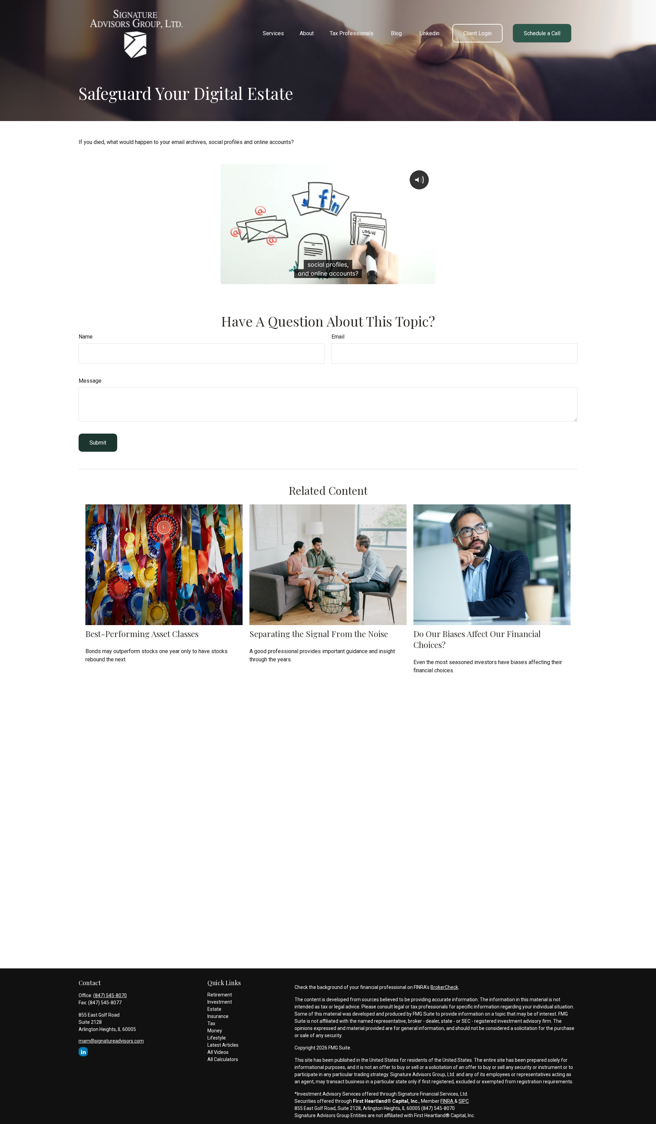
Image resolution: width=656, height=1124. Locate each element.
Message (90, 381)
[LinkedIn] (83, 1051)
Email (337, 336)
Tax (211, 1023)
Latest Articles (222, 1045)
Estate (214, 1009)
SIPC (464, 1101)
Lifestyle (216, 1038)
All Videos (218, 1052)
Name (86, 336)
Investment (219, 1002)
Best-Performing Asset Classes (142, 633)
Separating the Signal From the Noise (318, 633)
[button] (273, 33)
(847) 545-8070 (110, 995)
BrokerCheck (444, 987)
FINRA (447, 1101)
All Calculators (222, 1059)
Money (214, 1030)
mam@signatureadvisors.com (111, 1041)
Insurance (218, 1016)
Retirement (219, 994)
